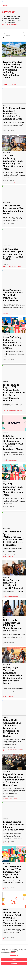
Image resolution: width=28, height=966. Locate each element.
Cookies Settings (14, 955)
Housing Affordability (13, 798)
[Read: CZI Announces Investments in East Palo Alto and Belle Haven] (14, 206)
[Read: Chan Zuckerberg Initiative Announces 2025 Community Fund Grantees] (14, 340)
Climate (4, 410)
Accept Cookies (14, 963)
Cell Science (6, 460)
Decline (14, 959)
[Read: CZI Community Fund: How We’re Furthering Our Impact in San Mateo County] (14, 868)
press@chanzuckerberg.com (10, 24)
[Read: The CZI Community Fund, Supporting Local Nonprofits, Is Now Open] (14, 487)
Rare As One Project (7, 749)
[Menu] (25, 4)
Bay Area (5, 266)
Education (9, 410)
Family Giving (12, 182)
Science (14, 410)
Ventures (5, 412)
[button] (14, 36)
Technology (19, 410)
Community (5, 84)
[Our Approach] (5, 3)
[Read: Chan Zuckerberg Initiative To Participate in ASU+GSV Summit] (14, 579)
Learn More (13, 952)
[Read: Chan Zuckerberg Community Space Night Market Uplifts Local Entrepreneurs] (14, 292)
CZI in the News (12, 84)
